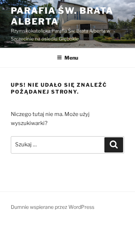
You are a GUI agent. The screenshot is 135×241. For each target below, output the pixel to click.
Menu (71, 58)
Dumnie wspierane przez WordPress (52, 207)
